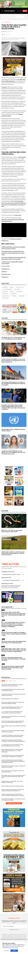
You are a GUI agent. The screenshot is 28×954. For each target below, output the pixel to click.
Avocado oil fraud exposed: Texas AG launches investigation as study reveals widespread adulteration (13, 740)
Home (2, 22)
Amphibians (7, 22)
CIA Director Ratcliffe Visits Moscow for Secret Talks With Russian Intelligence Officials (12, 703)
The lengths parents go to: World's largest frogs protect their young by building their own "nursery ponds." (12, 253)
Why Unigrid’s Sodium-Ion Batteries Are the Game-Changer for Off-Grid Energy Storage (12, 685)
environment (13, 38)
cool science (17, 289)
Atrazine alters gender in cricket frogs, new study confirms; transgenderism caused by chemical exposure (13, 553)
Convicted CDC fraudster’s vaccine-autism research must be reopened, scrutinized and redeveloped (12, 736)
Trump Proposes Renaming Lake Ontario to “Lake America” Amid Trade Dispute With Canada (12, 707)
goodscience (22, 38)
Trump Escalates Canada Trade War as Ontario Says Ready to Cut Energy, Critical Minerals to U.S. (12, 790)
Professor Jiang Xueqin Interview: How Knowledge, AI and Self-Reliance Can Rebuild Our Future (13, 659)
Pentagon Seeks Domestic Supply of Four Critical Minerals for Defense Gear (12, 782)
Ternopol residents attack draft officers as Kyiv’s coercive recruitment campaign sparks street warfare (12, 795)
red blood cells (6, 295)
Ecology (10, 38)
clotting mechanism (19, 37)
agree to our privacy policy (11, 947)
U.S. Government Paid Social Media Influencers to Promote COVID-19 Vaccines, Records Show (12, 712)
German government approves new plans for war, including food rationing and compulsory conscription (13, 383)
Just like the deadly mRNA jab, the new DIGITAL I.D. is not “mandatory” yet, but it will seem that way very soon (13, 452)
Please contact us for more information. (9, 587)
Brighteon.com (4, 277)
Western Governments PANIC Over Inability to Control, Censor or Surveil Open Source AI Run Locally (13, 634)
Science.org (4, 271)
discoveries (6, 38)
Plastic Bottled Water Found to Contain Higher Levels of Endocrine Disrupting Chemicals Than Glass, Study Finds (13, 776)
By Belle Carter (4, 31)
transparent (11, 39)
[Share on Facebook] (5, 34)
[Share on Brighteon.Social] (2, 34)
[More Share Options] (9, 34)
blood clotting (13, 37)
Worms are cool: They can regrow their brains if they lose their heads (11, 531)
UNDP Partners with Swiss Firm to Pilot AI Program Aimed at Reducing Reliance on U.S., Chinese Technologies (12, 750)
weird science (15, 39)
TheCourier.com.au (5, 274)
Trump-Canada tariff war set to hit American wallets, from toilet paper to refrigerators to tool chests (12, 756)
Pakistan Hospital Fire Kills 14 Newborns (10, 698)
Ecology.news (18, 215)
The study (3, 87)
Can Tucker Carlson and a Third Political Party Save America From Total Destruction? (13, 642)
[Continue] (25, 926)
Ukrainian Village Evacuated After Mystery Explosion (12, 786)
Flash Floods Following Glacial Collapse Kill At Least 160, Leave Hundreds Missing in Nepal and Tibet (12, 722)
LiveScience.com (5, 268)
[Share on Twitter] (7, 34)
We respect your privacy (14, 929)
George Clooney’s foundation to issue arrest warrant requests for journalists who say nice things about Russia (13, 360)
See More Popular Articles (14, 803)
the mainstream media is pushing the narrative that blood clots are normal (12, 219)
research (7, 39)
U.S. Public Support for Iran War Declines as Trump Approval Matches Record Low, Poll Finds (12, 745)
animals (9, 37)
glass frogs (18, 38)
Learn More (6, 950)
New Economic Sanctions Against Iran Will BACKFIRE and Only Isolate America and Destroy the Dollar (12, 668)
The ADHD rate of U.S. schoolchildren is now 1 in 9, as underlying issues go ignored (13, 338)
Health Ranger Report (7, 607)
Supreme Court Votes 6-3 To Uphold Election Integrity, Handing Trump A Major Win (12, 731)
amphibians (6, 37)
